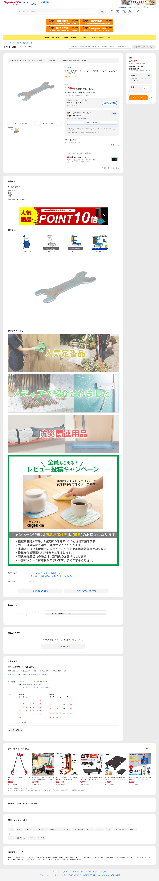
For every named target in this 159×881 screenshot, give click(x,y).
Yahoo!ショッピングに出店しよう (138, 7)
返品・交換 (32, 674)
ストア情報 (42, 674)
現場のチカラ (20, 838)
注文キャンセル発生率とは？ (42, 687)
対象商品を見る (90, 93)
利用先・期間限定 (81, 118)
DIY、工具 (34, 576)
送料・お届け (22, 674)
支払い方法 (11, 674)
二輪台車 (99, 829)
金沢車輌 (41, 838)
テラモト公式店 (8, 43)
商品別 (18, 43)
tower (11, 838)
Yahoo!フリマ (101, 872)
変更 (149, 75)
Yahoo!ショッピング (60, 872)
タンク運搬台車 (121, 829)
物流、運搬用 (45, 576)
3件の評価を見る (23, 687)
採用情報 (92, 875)
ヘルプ (153, 7)
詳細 (114, 129)
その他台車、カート (70, 576)
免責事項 (86, 875)
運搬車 (19, 829)
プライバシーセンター (60, 875)
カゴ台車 (90, 829)
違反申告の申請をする (111, 168)
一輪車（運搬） (78, 829)
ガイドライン (78, 875)
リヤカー (109, 829)
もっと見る (146, 749)
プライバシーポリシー (45, 875)
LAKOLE (32, 838)
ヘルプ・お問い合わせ (102, 875)
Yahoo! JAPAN (121, 7)
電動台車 (133, 829)
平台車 (11, 829)
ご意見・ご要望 (115, 875)
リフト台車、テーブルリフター (35, 829)
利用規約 (70, 875)
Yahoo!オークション (88, 872)
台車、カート (56, 576)
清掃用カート (27, 43)
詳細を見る (115, 145)
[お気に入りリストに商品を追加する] (150, 98)
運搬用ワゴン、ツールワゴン (59, 829)
